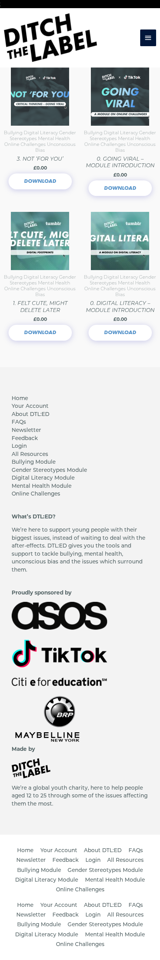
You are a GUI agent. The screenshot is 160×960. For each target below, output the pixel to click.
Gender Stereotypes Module (49, 470)
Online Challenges (25, 144)
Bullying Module (34, 462)
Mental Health (54, 138)
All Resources (30, 454)
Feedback (25, 438)
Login (19, 446)
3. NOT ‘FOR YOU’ (40, 159)
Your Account (30, 406)
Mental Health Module (41, 486)
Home (20, 398)
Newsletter (26, 430)
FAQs (19, 422)
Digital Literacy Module (43, 478)
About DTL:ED (30, 414)
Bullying (14, 132)
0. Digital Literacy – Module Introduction (120, 306)
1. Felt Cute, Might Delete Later (40, 306)
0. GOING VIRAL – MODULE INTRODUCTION (120, 162)
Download (40, 181)
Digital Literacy (41, 132)
